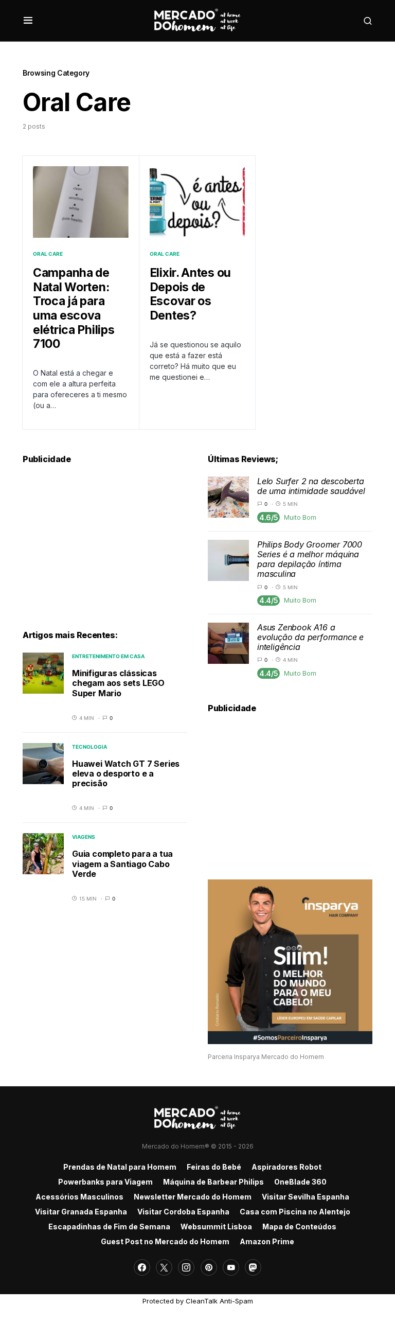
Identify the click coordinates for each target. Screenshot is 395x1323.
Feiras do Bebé (214, 1166)
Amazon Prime (267, 1241)
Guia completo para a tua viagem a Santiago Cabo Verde (122, 863)
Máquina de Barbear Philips (213, 1181)
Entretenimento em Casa (108, 656)
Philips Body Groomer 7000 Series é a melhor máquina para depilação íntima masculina (309, 559)
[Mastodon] (253, 1267)
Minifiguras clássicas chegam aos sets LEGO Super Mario (118, 683)
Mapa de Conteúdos (299, 1226)
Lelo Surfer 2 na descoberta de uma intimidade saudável (311, 486)
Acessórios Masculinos (79, 1196)
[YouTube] (231, 1267)
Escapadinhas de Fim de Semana (109, 1226)
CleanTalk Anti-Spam (219, 1301)
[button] (28, 20)
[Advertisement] (105, 541)
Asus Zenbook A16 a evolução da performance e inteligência (310, 637)
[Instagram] (186, 1267)
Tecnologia (89, 747)
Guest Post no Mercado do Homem (165, 1241)
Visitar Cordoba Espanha (183, 1211)
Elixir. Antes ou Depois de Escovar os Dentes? (190, 294)
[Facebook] (142, 1267)
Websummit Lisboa (216, 1226)
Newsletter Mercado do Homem (193, 1196)
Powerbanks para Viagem (105, 1181)
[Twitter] (164, 1267)
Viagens (83, 837)
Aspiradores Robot (286, 1166)
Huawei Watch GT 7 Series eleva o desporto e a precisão (125, 773)
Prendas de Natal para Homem (119, 1166)
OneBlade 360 (300, 1181)
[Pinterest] (209, 1267)
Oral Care (48, 254)
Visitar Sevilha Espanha (305, 1196)
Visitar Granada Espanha (81, 1211)
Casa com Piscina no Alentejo (295, 1211)
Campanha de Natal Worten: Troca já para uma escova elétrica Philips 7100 (73, 308)
